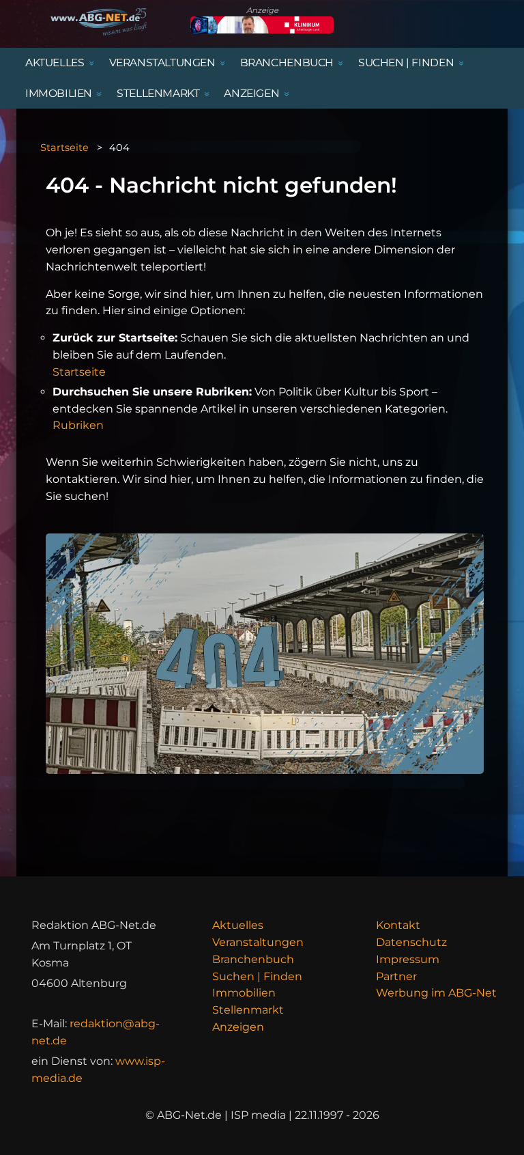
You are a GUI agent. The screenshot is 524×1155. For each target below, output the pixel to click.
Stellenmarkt (248, 1009)
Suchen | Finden (257, 976)
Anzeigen (238, 1026)
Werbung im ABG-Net (436, 992)
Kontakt (398, 925)
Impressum (407, 959)
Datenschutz (411, 942)
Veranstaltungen (258, 942)
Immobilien (244, 992)
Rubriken (78, 425)
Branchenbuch (253, 959)
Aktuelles (237, 925)
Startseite (64, 147)
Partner (396, 976)
